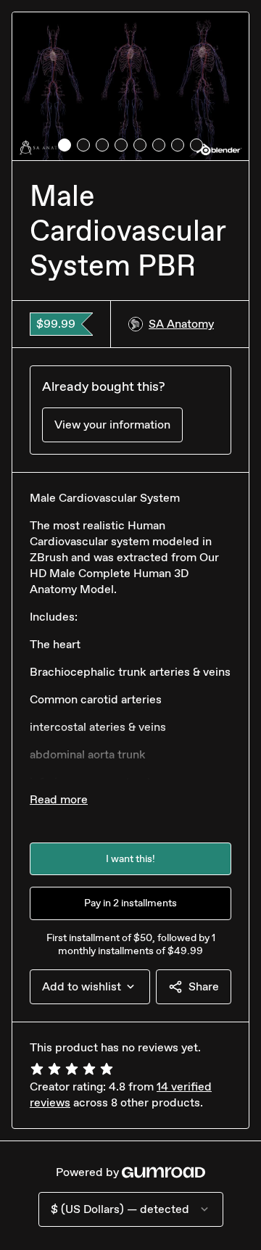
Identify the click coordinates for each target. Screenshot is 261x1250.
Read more (59, 799)
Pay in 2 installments (130, 903)
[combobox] (90, 986)
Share (203, 986)
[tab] (64, 145)
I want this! (130, 859)
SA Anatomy (181, 324)
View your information (112, 424)
